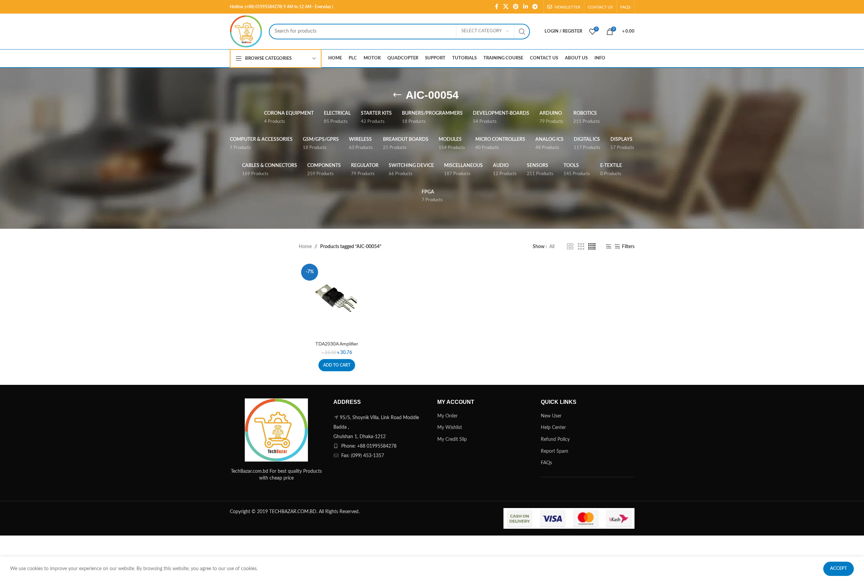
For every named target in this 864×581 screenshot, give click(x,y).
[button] (336, 365)
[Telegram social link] (535, 6)
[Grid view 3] (581, 246)
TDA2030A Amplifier (336, 343)
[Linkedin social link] (525, 6)
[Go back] (397, 95)
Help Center (553, 427)
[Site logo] (246, 31)
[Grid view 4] (591, 246)
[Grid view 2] (570, 246)
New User (551, 416)
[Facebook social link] (497, 6)
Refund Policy (555, 439)
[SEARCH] (522, 31)
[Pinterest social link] (516, 6)
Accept (838, 568)
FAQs (546, 463)
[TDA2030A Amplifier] (337, 299)
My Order (447, 416)
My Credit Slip (452, 439)
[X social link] (506, 6)
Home (305, 246)
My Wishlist (449, 427)
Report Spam (554, 451)
